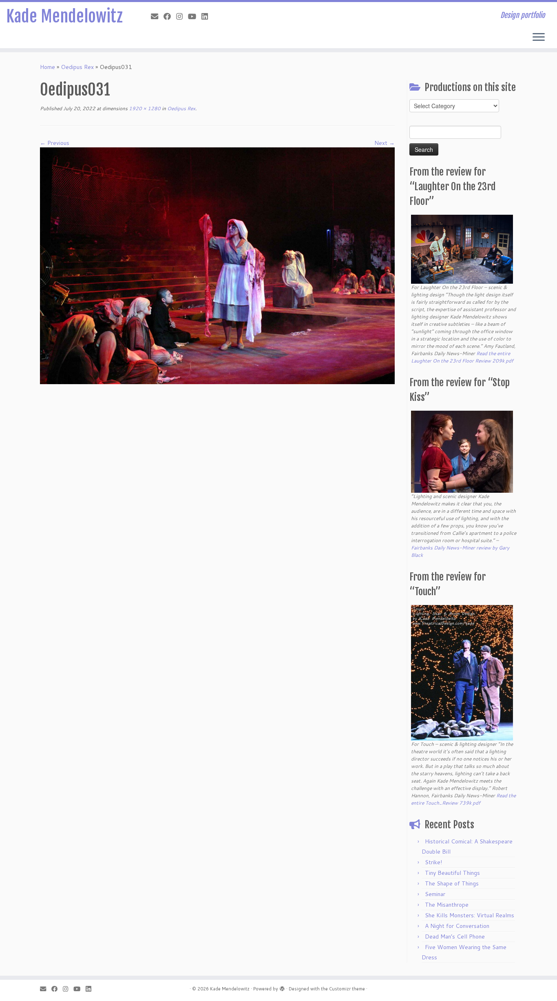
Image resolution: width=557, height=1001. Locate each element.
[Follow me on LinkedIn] (207, 16)
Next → (384, 143)
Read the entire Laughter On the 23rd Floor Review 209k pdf (462, 357)
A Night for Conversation (457, 926)
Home (47, 67)
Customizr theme (347, 988)
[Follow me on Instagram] (182, 16)
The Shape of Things (452, 883)
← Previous (54, 143)
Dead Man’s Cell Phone (455, 936)
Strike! (433, 862)
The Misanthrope (447, 905)
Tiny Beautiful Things (452, 873)
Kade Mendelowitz (64, 16)
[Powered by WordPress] (282, 987)
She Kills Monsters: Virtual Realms (469, 915)
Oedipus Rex (77, 67)
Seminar (435, 894)
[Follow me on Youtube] (194, 16)
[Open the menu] (539, 37)
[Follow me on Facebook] (170, 16)
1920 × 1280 (144, 108)
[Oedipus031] (217, 265)
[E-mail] (157, 16)
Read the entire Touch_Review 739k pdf (463, 799)
